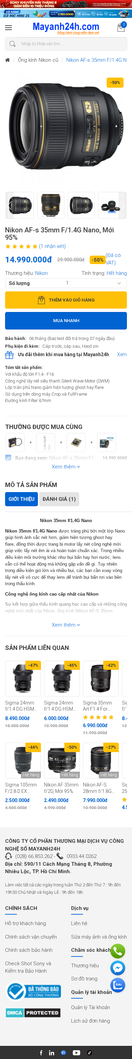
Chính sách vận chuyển (31, 937)
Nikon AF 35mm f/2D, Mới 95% (61, 788)
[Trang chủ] (7, 60)
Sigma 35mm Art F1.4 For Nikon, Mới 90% (99, 706)
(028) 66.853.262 (33, 856)
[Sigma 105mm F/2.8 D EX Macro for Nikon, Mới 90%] (23, 760)
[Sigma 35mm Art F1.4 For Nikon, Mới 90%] (101, 678)
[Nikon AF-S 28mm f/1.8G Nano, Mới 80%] (101, 760)
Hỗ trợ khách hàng (25, 923)
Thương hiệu (85, 966)
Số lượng (19, 283)
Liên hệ (79, 923)
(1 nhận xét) (52, 246)
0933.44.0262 (81, 856)
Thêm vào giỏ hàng (72, 300)
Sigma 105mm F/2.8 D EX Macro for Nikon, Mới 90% (21, 788)
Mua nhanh (66, 320)
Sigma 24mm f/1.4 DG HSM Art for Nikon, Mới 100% (19, 706)
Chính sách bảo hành (28, 950)
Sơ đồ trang (84, 979)
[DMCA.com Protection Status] (33, 1015)
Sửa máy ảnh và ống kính (99, 937)
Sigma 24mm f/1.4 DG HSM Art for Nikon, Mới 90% (58, 706)
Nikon (41, 273)
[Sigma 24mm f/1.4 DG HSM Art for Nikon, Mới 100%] (23, 678)
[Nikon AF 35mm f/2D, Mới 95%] (62, 760)
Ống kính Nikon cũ (38, 60)
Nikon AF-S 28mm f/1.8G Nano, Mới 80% (99, 788)
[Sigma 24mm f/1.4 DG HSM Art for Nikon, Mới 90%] (62, 678)
